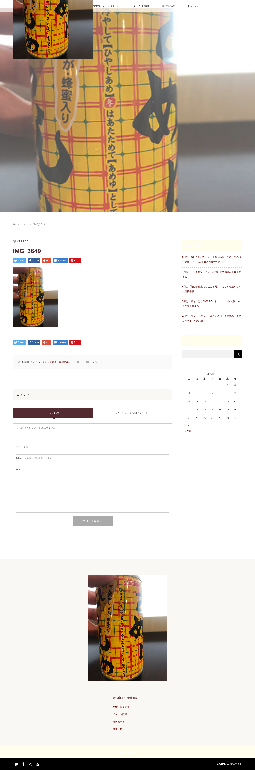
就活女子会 (236, 764)
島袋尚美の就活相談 (125, 698)
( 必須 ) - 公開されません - (33, 458)
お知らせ (193, 6)
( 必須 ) (22, 447)
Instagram (30, 763)
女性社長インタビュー (107, 6)
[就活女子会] (127, 679)
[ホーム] (14, 219)
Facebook (23, 763)
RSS (37, 763)
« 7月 (188, 431)
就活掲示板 (169, 6)
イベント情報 (141, 6)
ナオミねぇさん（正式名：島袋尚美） (50, 362)
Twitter (16, 763)
